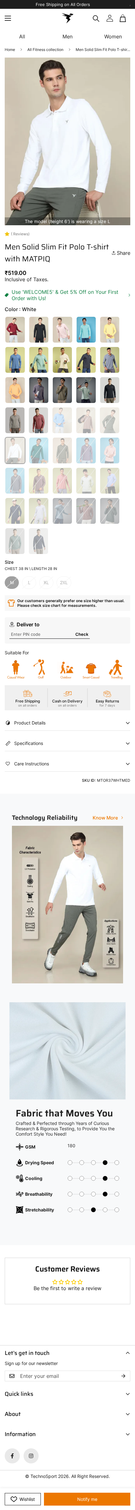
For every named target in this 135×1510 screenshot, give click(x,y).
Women (113, 36)
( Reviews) (20, 234)
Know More (105, 818)
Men (67, 36)
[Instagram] (31, 1455)
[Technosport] (67, 18)
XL (46, 582)
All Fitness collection (45, 49)
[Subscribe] (123, 1376)
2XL (64, 582)
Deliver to (28, 624)
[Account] (109, 18)
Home (10, 49)
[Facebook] (12, 1455)
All (22, 36)
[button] (123, 18)
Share (123, 253)
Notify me (87, 1499)
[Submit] (123, 25)
